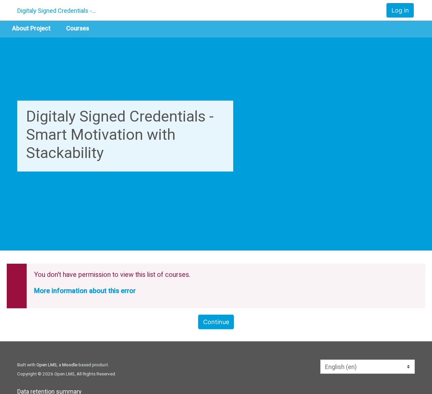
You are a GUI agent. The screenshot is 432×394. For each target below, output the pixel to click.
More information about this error (85, 291)
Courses (77, 28)
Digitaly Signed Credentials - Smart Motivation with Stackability (57, 10)
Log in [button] (400, 10)
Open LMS (46, 364)
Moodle (69, 364)
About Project (31, 28)
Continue (216, 321)
